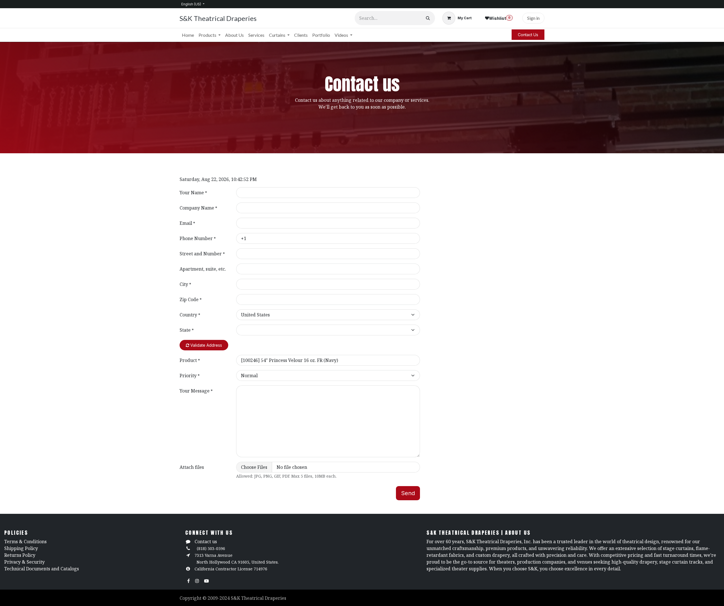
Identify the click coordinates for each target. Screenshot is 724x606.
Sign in (533, 18)
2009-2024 (219, 598)
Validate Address (205, 345)
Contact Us (528, 34)
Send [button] (408, 493)
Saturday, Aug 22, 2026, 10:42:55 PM (218, 179)
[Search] (428, 18)
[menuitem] (188, 35)
